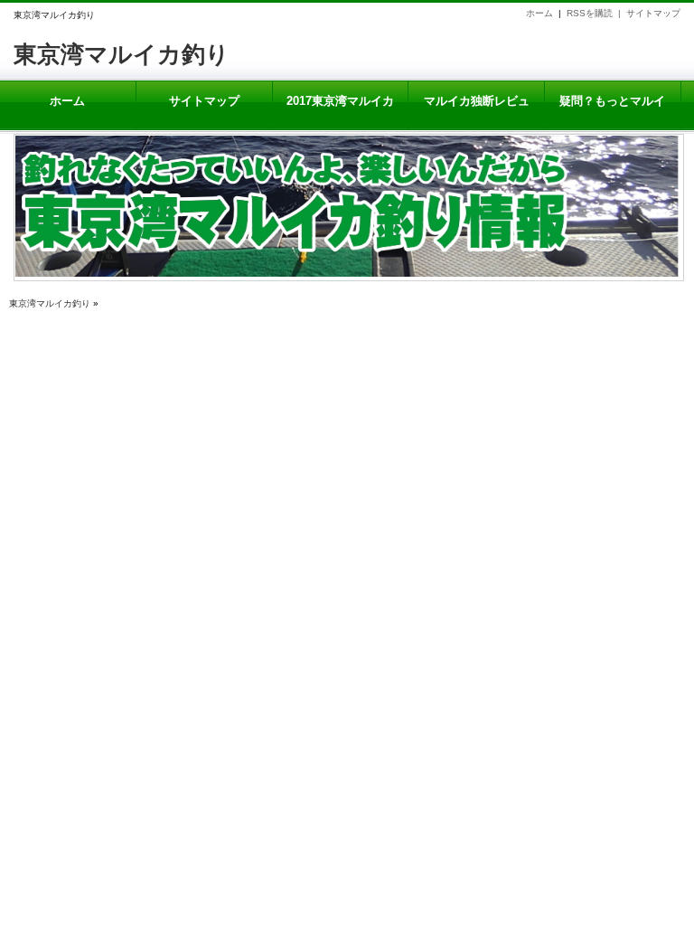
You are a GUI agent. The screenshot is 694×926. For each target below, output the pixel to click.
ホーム (539, 13)
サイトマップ (653, 13)
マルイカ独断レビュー (477, 112)
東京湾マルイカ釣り (122, 54)
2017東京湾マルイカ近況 (340, 112)
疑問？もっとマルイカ (612, 112)
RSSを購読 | (596, 13)
